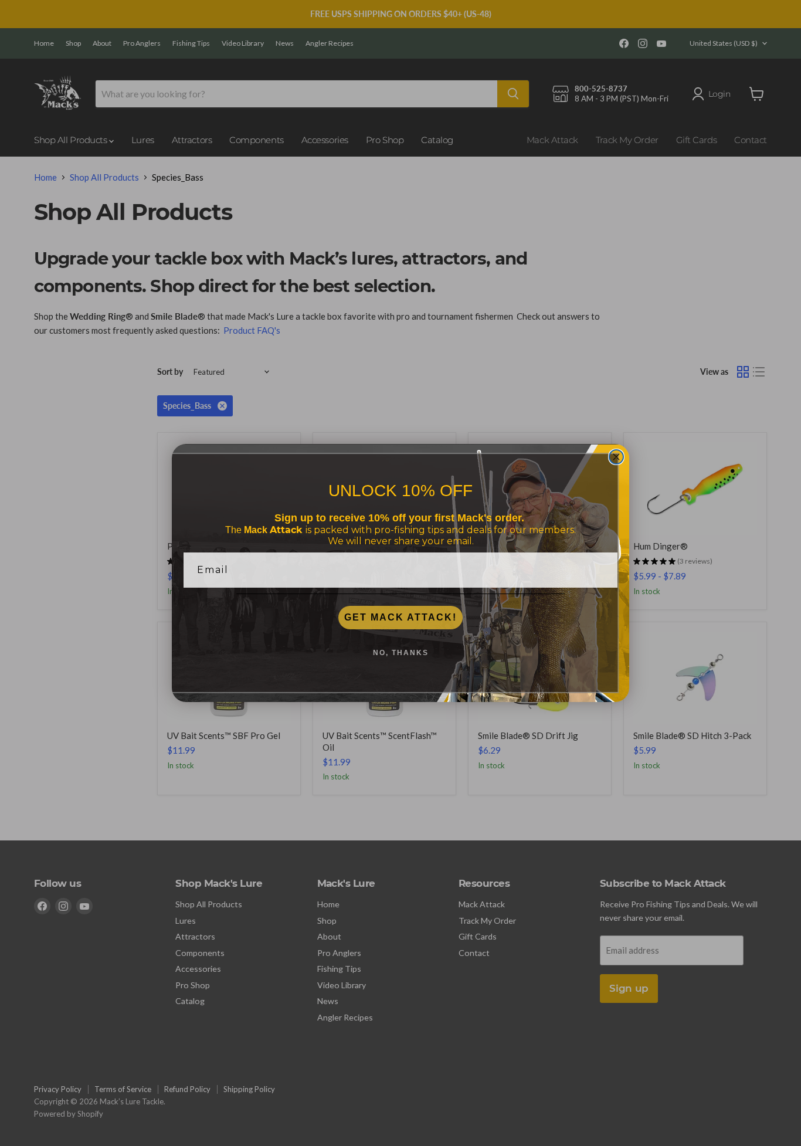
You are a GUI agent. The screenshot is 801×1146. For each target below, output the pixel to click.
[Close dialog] (616, 457)
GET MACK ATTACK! (400, 617)
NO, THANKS (401, 653)
